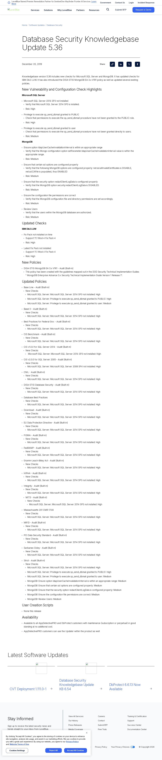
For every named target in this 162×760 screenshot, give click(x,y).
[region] (46, 743)
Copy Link (112, 64)
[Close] (86, 733)
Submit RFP (120, 9)
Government (105, 3)
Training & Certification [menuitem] (137, 716)
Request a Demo (143, 9)
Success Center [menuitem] (134, 725)
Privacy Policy (72, 742)
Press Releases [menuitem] (75, 725)
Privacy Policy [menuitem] (101, 747)
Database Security (54, 25)
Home (24, 25)
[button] (107, 9)
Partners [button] (80, 10)
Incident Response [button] (146, 3)
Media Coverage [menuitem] (75, 729)
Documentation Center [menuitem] (137, 729)
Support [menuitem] (130, 720)
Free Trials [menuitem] (102, 729)
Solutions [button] (48, 10)
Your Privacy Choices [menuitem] (120, 747)
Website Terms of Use (19, 744)
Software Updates (37, 25)
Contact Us (120, 3)
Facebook (137, 64)
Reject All (53, 750)
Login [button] (131, 3)
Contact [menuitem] (101, 720)
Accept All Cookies (75, 750)
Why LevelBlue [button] (64, 10)
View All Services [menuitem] (75, 716)
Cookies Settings (17, 751)
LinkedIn (120, 64)
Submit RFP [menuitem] (103, 725)
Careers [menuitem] (101, 716)
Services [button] (35, 10)
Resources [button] (94, 10)
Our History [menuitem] (73, 720)
